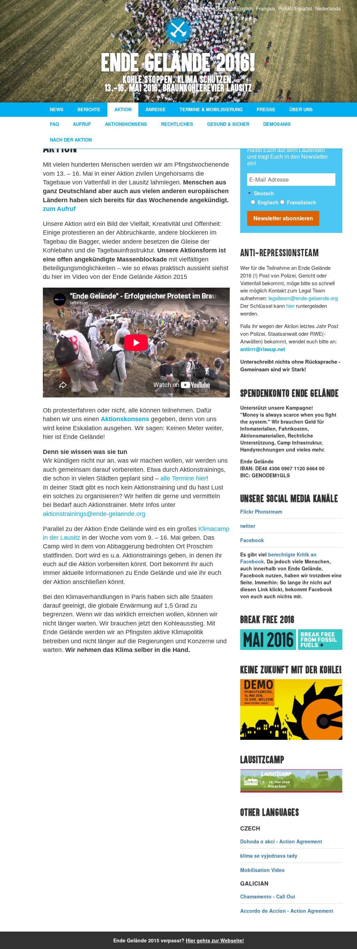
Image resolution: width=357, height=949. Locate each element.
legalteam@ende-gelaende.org (303, 298)
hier (290, 305)
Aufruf (82, 124)
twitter (247, 525)
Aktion (122, 109)
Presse (266, 109)
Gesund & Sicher (228, 124)
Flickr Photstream (261, 511)
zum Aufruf (59, 208)
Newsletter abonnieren (283, 218)
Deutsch (224, 8)
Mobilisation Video (262, 869)
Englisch (268, 202)
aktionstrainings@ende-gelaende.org (94, 513)
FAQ (54, 124)
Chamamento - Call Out (267, 896)
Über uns (301, 109)
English (245, 8)
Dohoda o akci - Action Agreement (281, 841)
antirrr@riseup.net (262, 349)
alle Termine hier (183, 478)
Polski (284, 8)
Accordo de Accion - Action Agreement (286, 910)
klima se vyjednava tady (268, 855)
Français (265, 8)
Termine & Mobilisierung (211, 109)
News (56, 109)
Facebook (252, 540)
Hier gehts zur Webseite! (215, 940)
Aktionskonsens (126, 124)
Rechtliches (177, 124)
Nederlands (328, 8)
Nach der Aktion (71, 139)
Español (303, 8)
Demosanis (277, 124)
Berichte (88, 109)
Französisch (301, 202)
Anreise (155, 109)
